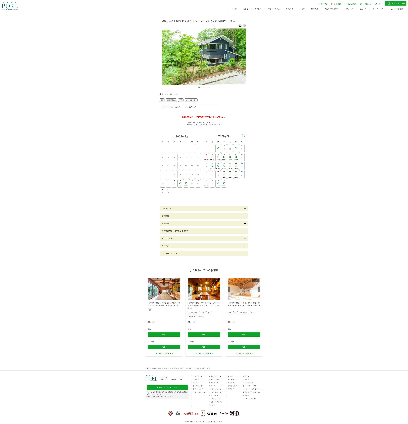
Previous (149, 289)
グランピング (213, 382)
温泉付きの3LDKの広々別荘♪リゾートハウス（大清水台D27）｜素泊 (187, 368)
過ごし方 (258, 9)
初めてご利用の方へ (332, 9)
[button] (199, 87)
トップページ (197, 376)
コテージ (212, 386)
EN (380, 4)
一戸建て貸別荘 (214, 379)
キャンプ (212, 405)
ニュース (363, 9)
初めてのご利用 (198, 389)
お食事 (302, 9)
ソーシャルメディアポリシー (252, 389)
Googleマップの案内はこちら (167, 387)
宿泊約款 (246, 395)
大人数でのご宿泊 (215, 398)
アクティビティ (379, 9)
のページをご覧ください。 (160, 396)
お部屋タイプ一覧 (215, 376)
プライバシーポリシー (250, 386)
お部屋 (245, 9)
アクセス (349, 9)
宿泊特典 (289, 9)
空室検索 (231, 389)
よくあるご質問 (397, 9)
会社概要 (246, 376)
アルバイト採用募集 (249, 398)
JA (376, 4)
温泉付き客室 (156, 368)
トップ (234, 9)
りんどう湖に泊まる (215, 402)
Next (179, 289)
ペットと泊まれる (215, 389)
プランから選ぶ (274, 9)
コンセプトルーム (215, 392)
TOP (147, 368)
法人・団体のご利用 (199, 392)
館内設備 (314, 9)
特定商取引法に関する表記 (252, 392)
